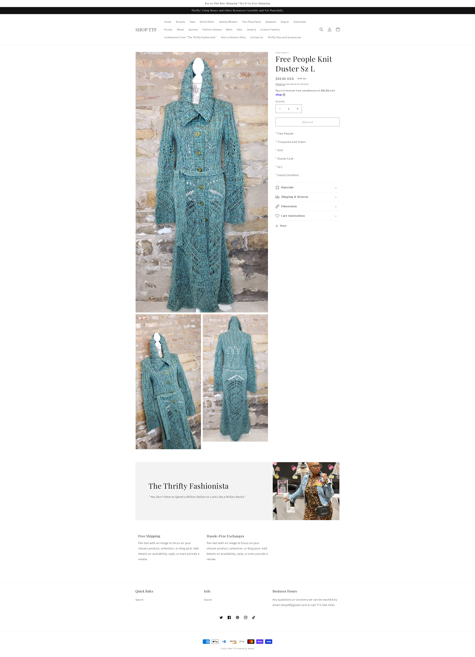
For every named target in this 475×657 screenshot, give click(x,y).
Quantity (280, 101)
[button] (321, 29)
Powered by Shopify (246, 648)
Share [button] (283, 225)
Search (139, 599)
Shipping (280, 84)
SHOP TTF (232, 648)
